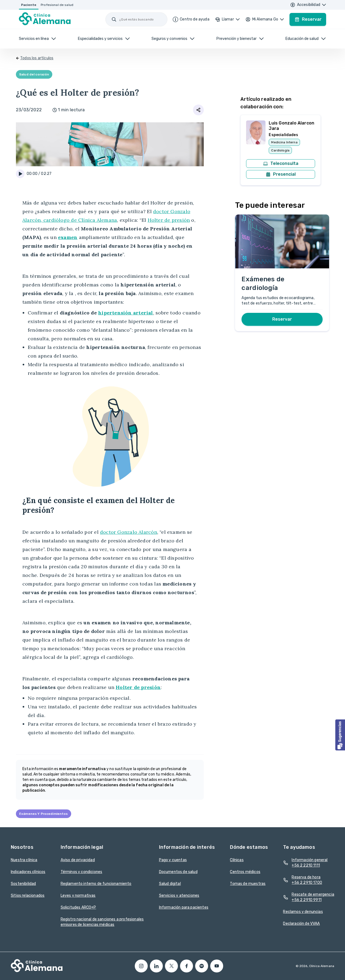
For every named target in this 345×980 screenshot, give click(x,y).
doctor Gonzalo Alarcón (128, 532)
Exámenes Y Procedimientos (43, 814)
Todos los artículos (36, 58)
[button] (340, 734)
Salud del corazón (34, 74)
